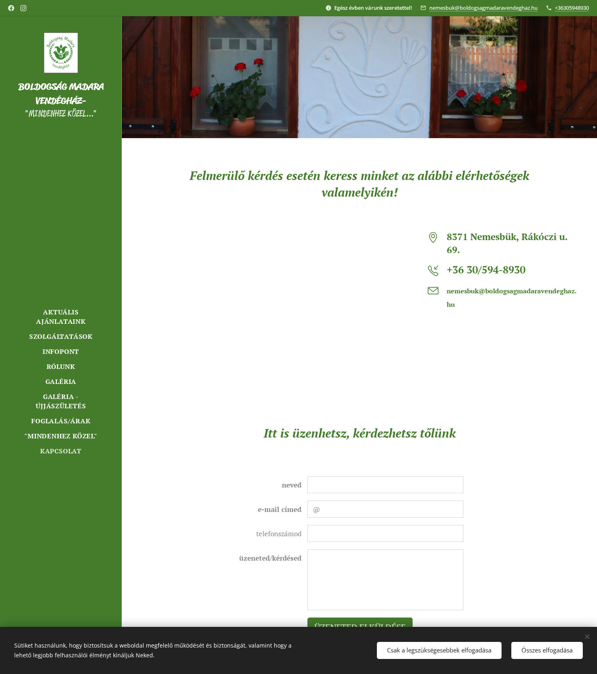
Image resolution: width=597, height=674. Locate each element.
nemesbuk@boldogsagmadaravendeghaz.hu (483, 7)
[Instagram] (23, 8)
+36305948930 (572, 7)
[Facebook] (11, 8)
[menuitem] (60, 317)
